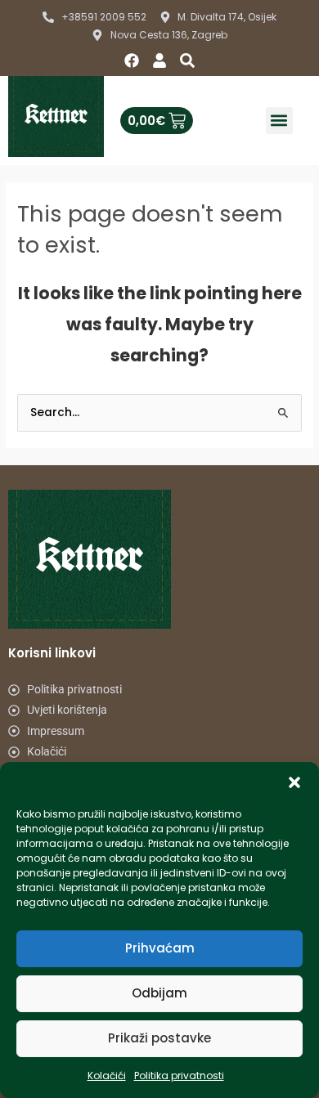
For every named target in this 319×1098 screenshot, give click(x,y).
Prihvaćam (160, 948)
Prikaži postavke (159, 1037)
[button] (294, 782)
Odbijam (159, 993)
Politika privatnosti (179, 1075)
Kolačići (107, 1075)
